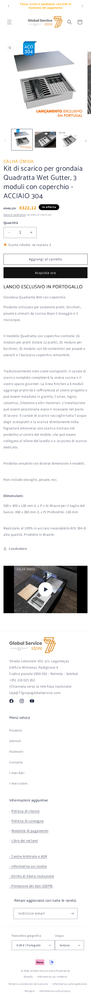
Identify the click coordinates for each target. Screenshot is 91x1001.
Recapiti (30, 991)
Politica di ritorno (25, 811)
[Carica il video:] (46, 589)
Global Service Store (42, 970)
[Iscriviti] (72, 913)
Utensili (15, 741)
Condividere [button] (18, 549)
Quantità (11, 222)
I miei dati (16, 773)
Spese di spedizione (14, 214)
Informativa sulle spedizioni (69, 984)
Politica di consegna (27, 821)
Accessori (16, 751)
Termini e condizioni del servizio (28, 984)
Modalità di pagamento (30, 830)
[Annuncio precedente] (9, 6)
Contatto (16, 762)
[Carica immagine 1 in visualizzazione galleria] (21, 139)
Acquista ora (45, 272)
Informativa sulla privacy (55, 991)
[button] (9, 22)
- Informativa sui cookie (28, 866)
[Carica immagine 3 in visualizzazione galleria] (68, 139)
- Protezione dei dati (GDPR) (31, 886)
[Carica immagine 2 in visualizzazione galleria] (45, 139)
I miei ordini (18, 783)
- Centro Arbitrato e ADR (28, 856)
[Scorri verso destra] (86, 141)
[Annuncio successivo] (82, 6)
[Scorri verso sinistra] (5, 141)
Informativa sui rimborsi (52, 976)
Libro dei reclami (24, 840)
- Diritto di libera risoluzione (31, 876)
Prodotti (15, 730)
